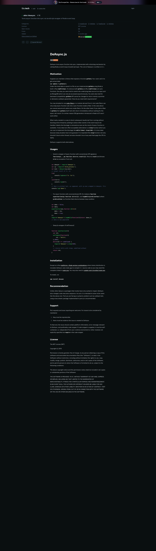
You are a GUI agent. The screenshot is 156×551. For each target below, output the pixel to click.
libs (25, 8)
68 (79, 29)
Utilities (92, 23)
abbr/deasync (29, 15)
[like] (23, 42)
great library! (37, 42)
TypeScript (101, 23)
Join (99, 2)
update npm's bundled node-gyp (94, 270)
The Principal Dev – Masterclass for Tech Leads (72, 2)
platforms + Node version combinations (74, 265)
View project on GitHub (29, 36)
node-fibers (70, 103)
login (132, 8)
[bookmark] (27, 42)
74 (79, 31)
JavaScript (83, 23)
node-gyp (66, 270)
